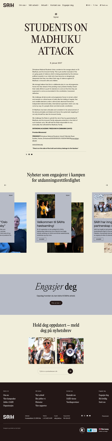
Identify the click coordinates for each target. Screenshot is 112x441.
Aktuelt (44, 5)
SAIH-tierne (71, 399)
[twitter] (26, 154)
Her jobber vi (40, 399)
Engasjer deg (68, 5)
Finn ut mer (56, 303)
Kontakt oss (55, 5)
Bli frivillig (103, 399)
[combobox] (89, 5)
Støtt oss (102, 402)
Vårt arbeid (33, 5)
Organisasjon (8, 406)
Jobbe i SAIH (8, 402)
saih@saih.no (57, 418)
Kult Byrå (18, 428)
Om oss (22, 5)
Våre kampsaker (9, 399)
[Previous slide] (5, 185)
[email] (31, 154)
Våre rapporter (41, 406)
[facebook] (29, 154)
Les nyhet (41, 239)
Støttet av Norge (103, 431)
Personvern (105, 416)
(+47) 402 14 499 (47, 418)
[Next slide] (107, 185)
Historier (38, 402)
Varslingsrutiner (72, 402)
